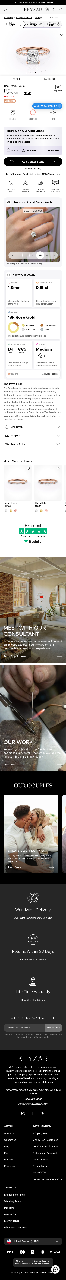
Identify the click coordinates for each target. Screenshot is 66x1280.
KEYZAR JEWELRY (31, 8)
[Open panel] (5, 9)
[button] (33, 53)
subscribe (53, 1027)
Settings (38, 17)
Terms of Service (35, 1037)
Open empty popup (13, 24)
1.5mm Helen (18, 482)
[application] (55, 1269)
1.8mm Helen (48, 482)
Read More (10, 765)
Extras (8, 100)
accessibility (39, 1172)
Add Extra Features (50, 374)
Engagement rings (24, 17)
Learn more (54, 174)
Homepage (8, 17)
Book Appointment (15, 656)
